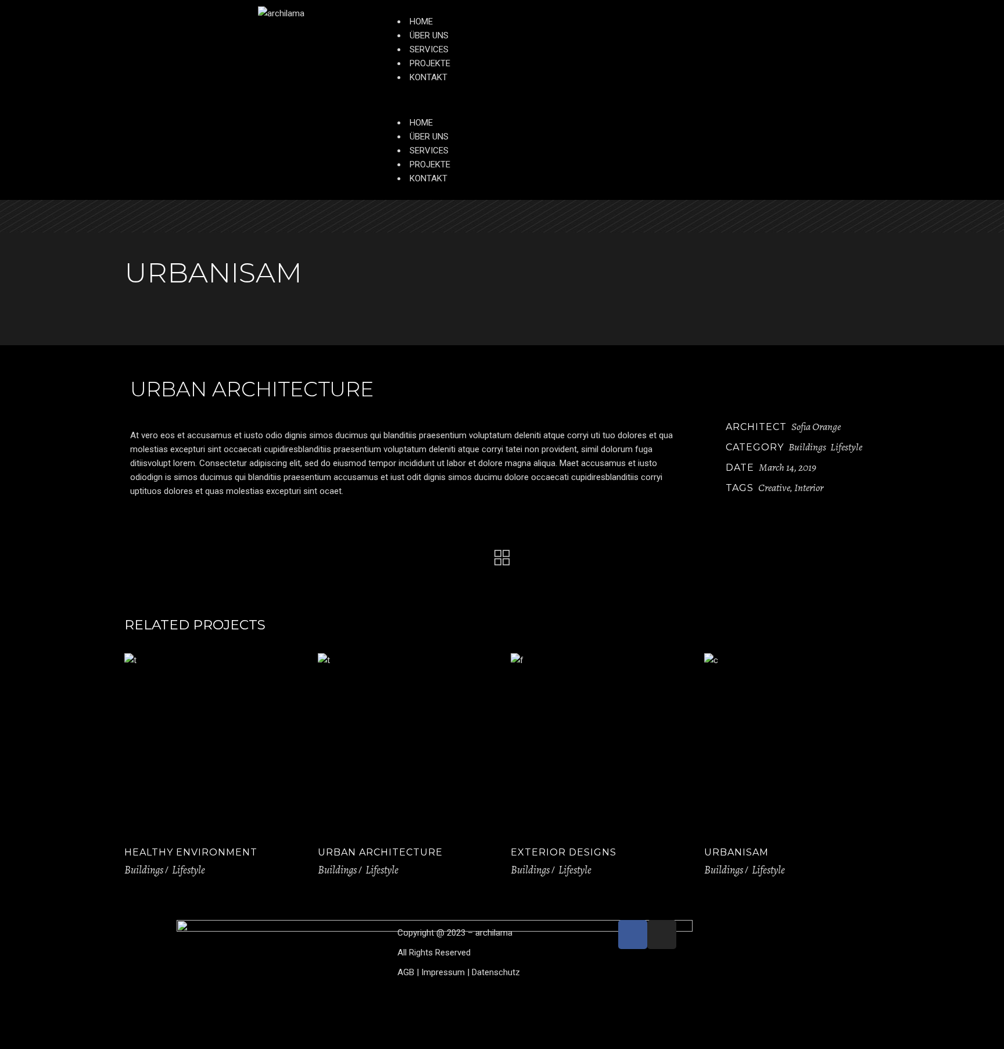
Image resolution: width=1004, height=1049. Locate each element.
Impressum (443, 972)
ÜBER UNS (429, 35)
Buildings (807, 447)
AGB (405, 972)
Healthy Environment (190, 852)
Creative (774, 488)
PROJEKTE (430, 63)
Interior (808, 488)
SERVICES (429, 49)
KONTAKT (428, 77)
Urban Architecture (380, 852)
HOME (421, 21)
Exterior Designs (563, 852)
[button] (612, 100)
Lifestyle (846, 447)
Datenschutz (496, 972)
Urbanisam (736, 852)
